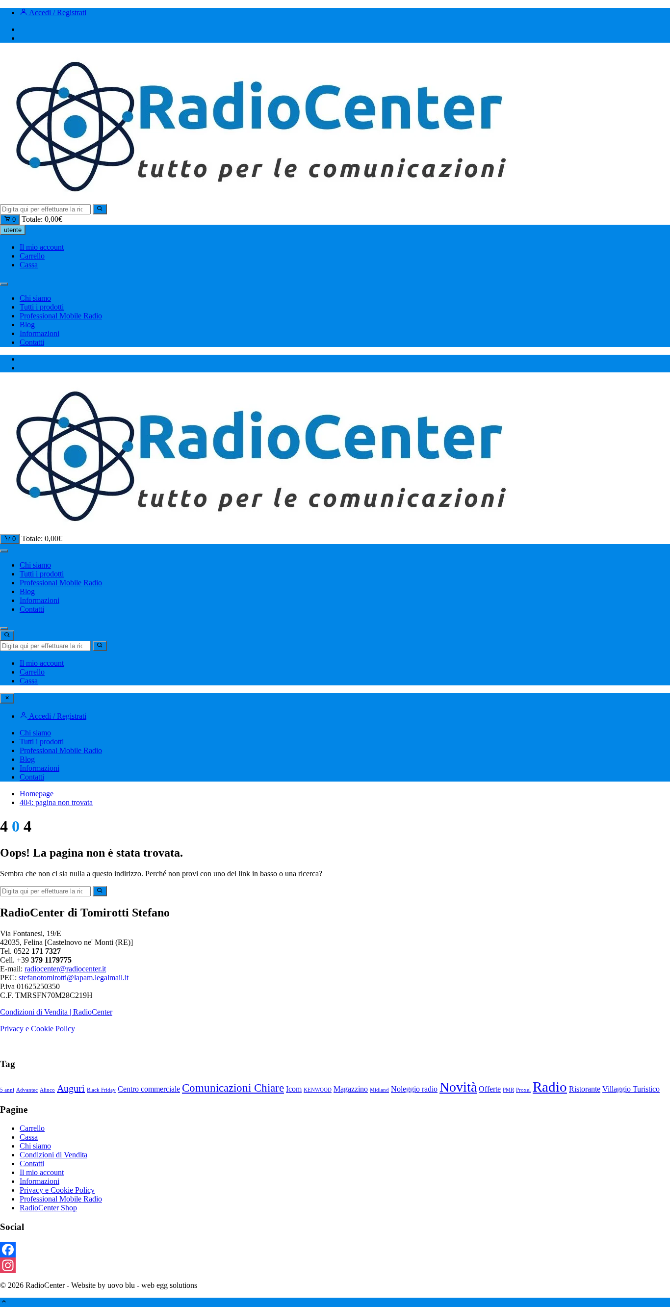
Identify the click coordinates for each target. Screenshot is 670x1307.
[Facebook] (335, 1249)
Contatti (32, 342)
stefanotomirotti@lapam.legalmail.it (74, 977)
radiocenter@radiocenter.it (65, 969)
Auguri (71, 1088)
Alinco (47, 1090)
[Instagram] (335, 1265)
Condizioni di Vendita (53, 1154)
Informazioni (39, 333)
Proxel (523, 1090)
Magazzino (351, 1089)
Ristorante (584, 1089)
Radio (550, 1087)
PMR (508, 1090)
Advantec (27, 1090)
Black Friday (101, 1090)
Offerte (490, 1089)
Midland (379, 1090)
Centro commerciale (149, 1089)
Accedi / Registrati (56, 12)
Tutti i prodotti (42, 307)
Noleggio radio (414, 1089)
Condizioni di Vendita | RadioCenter (56, 1012)
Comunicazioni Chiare (233, 1087)
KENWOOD (318, 1090)
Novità (458, 1087)
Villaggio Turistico (631, 1089)
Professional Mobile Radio (61, 316)
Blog (27, 324)
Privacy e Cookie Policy (37, 1028)
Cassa (29, 265)
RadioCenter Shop (48, 1207)
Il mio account (42, 247)
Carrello (32, 256)
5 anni (7, 1090)
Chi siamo (35, 298)
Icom (294, 1089)
